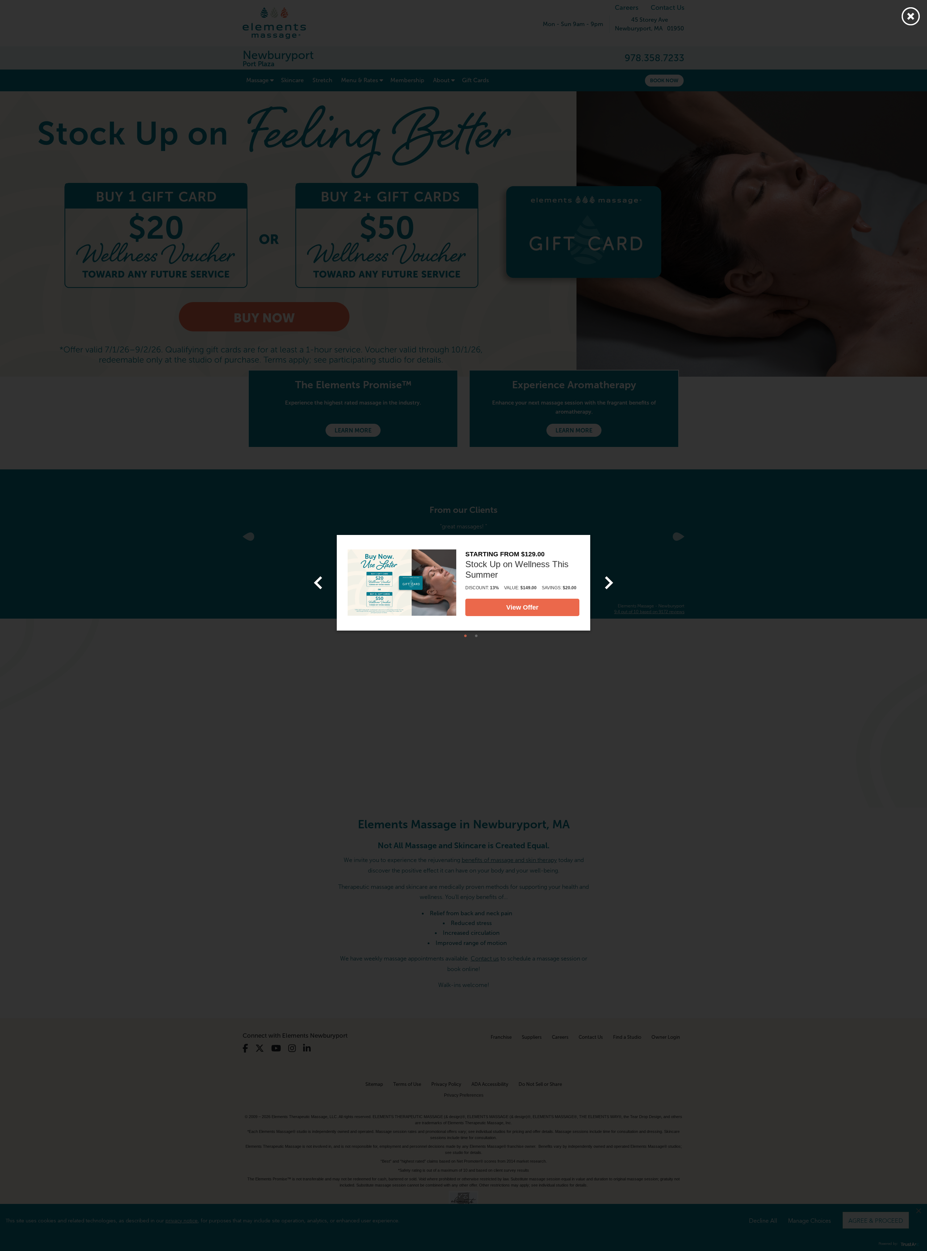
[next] (609, 583)
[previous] (318, 583)
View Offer (522, 607)
